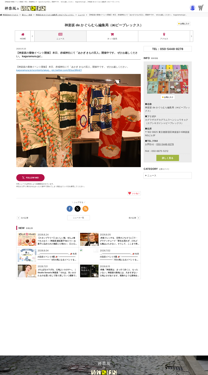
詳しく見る (167, 158)
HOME (23, 38)
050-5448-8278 (165, 144)
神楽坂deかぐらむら (10, 15)
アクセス (164, 38)
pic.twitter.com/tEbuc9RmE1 (67, 70)
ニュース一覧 (78, 218)
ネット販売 (112, 38)
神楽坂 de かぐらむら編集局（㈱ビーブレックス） (55, 15)
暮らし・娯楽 (27, 15)
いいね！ (135, 193)
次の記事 (24, 218)
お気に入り (184, 23)
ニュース (81, 15)
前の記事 (133, 218)
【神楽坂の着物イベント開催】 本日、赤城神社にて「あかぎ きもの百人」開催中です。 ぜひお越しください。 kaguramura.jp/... (137, 15)
